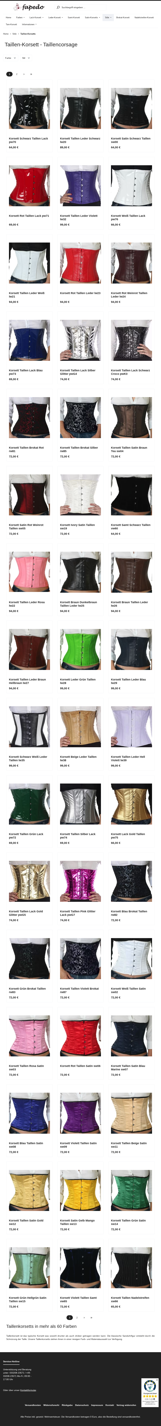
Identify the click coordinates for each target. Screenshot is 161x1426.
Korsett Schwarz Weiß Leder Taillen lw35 (28, 758)
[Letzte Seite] (31, 74)
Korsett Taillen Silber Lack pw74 (77, 836)
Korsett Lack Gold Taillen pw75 (128, 836)
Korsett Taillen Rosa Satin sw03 (26, 1067)
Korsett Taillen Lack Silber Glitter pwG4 (77, 372)
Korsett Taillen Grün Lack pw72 (26, 836)
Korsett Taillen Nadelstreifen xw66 (130, 1299)
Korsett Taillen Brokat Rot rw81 (26, 449)
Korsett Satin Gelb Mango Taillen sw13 (77, 1222)
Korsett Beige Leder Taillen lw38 (78, 758)
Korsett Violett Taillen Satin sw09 (78, 1145)
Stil (24, 58)
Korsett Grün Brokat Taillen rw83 (27, 990)
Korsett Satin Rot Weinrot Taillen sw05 (26, 526)
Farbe (8, 58)
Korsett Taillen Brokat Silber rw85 (79, 449)
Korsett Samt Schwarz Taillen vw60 (130, 526)
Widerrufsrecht (51, 1405)
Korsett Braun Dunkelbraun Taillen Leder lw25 (78, 604)
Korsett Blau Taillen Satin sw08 (26, 1145)
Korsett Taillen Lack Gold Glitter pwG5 (26, 913)
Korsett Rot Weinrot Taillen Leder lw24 (129, 295)
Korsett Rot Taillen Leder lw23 (80, 293)
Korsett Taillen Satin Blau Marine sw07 (128, 1067)
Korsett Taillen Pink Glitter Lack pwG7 (77, 913)
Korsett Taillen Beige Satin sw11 (129, 1145)
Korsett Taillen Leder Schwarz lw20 (80, 140)
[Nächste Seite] (24, 74)
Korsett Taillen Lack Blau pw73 (26, 372)
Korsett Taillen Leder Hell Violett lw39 (128, 758)
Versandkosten (33, 1405)
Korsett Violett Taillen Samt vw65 (78, 1299)
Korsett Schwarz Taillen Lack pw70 (28, 140)
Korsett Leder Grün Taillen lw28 (78, 681)
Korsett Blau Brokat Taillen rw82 (129, 913)
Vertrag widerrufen (126, 1405)
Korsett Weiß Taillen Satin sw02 (128, 990)
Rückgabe (67, 1405)
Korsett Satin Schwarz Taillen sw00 (130, 140)
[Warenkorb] (154, 7)
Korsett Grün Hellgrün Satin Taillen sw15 (27, 1299)
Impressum (97, 1405)
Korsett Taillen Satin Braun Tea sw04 (129, 449)
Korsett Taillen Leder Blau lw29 (128, 681)
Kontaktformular (28, 1390)
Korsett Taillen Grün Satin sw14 (128, 1222)
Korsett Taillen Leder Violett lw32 (78, 217)
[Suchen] (58, 7)
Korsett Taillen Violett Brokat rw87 (79, 990)
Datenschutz (82, 1405)
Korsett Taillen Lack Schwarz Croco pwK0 (130, 372)
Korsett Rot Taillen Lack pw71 (29, 215)
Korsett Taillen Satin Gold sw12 (26, 1222)
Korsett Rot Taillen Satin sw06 (80, 1066)
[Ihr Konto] (146, 7)
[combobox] (83, 7)
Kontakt (109, 1405)
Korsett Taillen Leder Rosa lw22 (27, 604)
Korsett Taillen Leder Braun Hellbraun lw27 (27, 681)
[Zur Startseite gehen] (29, 7)
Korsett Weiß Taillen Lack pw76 (128, 217)
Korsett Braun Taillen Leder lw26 (129, 604)
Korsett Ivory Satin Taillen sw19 (77, 526)
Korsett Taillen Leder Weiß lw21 (26, 295)
